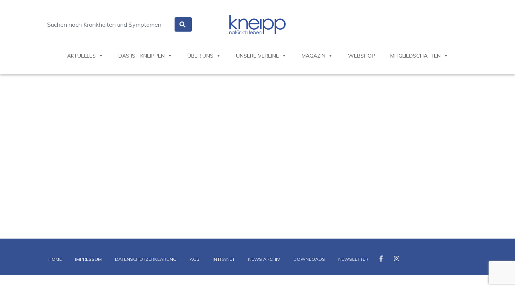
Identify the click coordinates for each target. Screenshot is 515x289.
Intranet (224, 259)
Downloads (309, 259)
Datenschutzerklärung (145, 259)
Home (55, 259)
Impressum (88, 259)
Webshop (361, 55)
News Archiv (264, 259)
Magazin (313, 55)
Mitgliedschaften (415, 55)
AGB (194, 259)
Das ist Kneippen (141, 55)
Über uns (200, 55)
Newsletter (353, 259)
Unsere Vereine (257, 55)
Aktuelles (81, 55)
